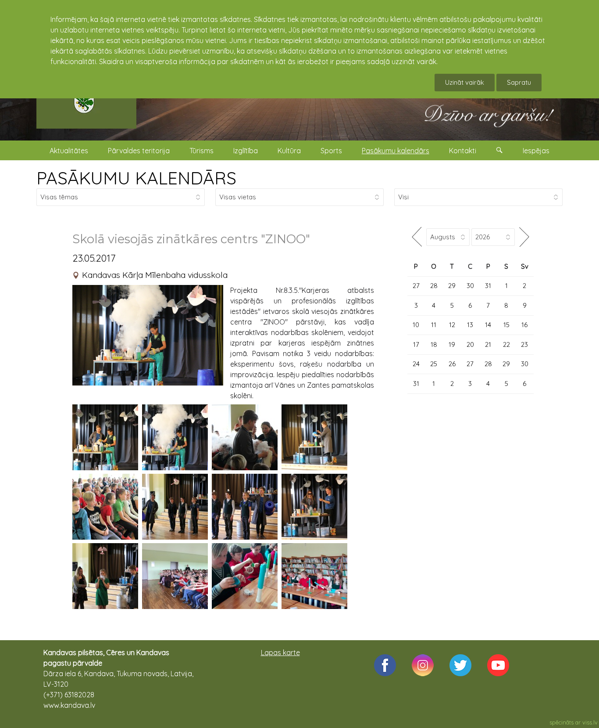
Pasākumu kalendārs (395, 150)
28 (434, 285)
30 (470, 285)
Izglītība (245, 150)
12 (452, 325)
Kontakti (462, 150)
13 (470, 325)
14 (488, 325)
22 (506, 344)
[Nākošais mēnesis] (524, 237)
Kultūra (289, 150)
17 (416, 344)
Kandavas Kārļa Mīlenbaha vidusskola (155, 275)
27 (416, 285)
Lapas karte (280, 652)
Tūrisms (201, 150)
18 (434, 344)
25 (433, 364)
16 (524, 325)
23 (524, 344)
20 (470, 344)
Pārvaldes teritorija (139, 150)
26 (452, 364)
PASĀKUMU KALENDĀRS (136, 178)
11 (433, 325)
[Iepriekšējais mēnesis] (416, 237)
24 (416, 364)
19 (452, 344)
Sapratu (519, 82)
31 (488, 285)
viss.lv (590, 722)
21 (488, 344)
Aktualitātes (69, 150)
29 (452, 285)
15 (506, 325)
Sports (331, 150)
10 (416, 325)
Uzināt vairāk (464, 82)
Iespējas (536, 150)
